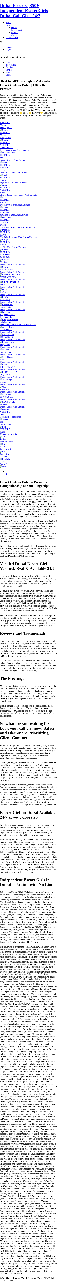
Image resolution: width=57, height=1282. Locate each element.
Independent (16, 30)
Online (14, 35)
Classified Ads (12, 37)
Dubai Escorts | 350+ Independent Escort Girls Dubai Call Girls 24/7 (24, 10)
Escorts (9, 25)
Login (8, 49)
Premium (9, 67)
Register (9, 47)
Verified (14, 32)
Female (14, 27)
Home (8, 22)
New (8, 72)
